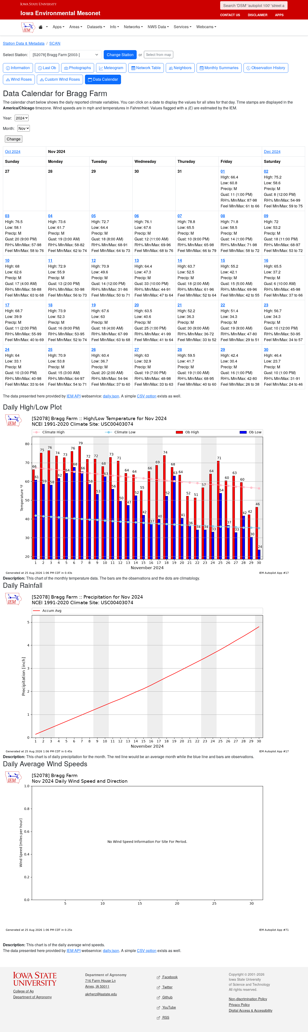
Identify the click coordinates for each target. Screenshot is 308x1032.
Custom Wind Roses (62, 79)
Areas (74, 26)
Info (113, 26)
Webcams (204, 26)
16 (266, 260)
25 (50, 349)
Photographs (80, 67)
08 (223, 215)
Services (181, 26)
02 (266, 171)
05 (93, 215)
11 (50, 260)
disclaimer (257, 15)
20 (137, 305)
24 (7, 349)
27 (137, 349)
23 (266, 305)
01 (223, 171)
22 (223, 305)
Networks (132, 26)
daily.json (111, 396)
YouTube (168, 1007)
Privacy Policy (239, 1004)
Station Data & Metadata (24, 43)
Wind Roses (21, 79)
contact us (230, 15)
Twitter (167, 987)
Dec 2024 (272, 151)
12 (93, 260)
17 (7, 305)
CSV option (146, 396)
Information (20, 67)
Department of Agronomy (32, 996)
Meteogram (113, 67)
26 (93, 349)
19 (93, 305)
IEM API (74, 396)
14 (180, 260)
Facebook (169, 976)
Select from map (158, 54)
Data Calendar (105, 79)
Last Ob (49, 67)
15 (223, 260)
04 (50, 215)
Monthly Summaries (221, 67)
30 (266, 349)
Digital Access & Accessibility (250, 1010)
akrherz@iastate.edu (101, 994)
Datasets (94, 26)
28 (180, 349)
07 (180, 215)
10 (7, 260)
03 (7, 215)
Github (167, 997)
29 (223, 349)
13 (137, 260)
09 (266, 215)
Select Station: (15, 54)
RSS (165, 1017)
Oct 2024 (12, 151)
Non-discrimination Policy (248, 998)
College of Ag (23, 991)
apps (279, 15)
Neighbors (182, 67)
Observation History (268, 67)
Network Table (148, 67)
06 (137, 215)
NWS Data (157, 26)
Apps (57, 26)
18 (50, 305)
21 (180, 305)
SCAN (54, 43)
